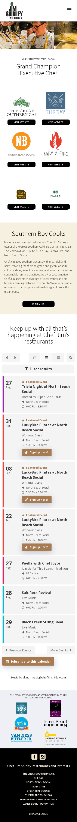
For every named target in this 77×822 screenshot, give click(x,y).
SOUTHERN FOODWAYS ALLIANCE (38, 799)
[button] (69, 10)
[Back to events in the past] (6, 357)
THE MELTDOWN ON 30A (38, 795)
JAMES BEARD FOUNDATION (38, 803)
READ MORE (38, 304)
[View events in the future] (15, 357)
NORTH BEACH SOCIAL (38, 782)
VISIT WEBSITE (21, 122)
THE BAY (38, 778)
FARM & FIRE (38, 786)
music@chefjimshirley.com (49, 677)
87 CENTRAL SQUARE (38, 790)
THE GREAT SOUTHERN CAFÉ (38, 773)
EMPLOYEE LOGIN (38, 813)
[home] (14, 10)
